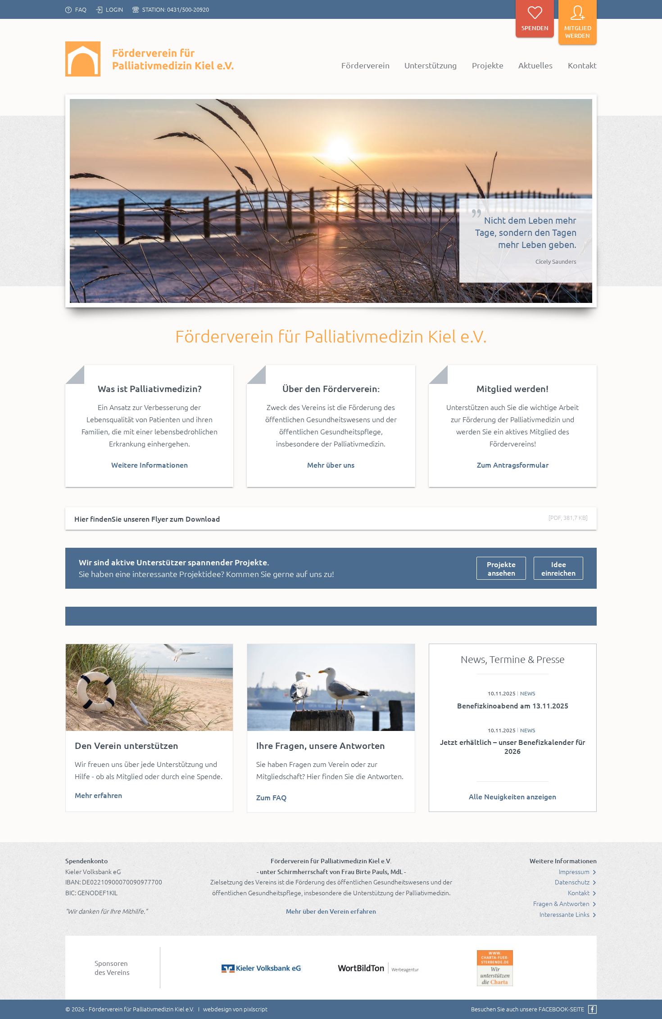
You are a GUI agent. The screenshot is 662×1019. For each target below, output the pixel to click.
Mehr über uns (330, 464)
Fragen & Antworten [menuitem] (562, 903)
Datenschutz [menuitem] (573, 881)
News (527, 693)
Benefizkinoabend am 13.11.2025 (512, 705)
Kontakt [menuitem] (582, 65)
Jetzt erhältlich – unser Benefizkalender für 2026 (512, 746)
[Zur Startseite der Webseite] (150, 59)
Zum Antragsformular (513, 464)
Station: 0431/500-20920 (175, 9)
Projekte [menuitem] (487, 65)
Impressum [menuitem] (575, 871)
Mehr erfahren (98, 795)
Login (114, 9)
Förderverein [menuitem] (365, 65)
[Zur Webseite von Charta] (495, 967)
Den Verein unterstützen (126, 745)
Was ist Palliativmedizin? (149, 388)
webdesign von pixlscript (235, 1009)
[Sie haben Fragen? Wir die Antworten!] (330, 687)
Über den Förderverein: (331, 388)
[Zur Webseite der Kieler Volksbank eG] (262, 968)
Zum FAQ (271, 797)
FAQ (80, 9)
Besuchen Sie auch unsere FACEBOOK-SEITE (527, 1009)
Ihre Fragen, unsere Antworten (320, 745)
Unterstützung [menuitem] (430, 65)
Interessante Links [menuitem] (565, 914)
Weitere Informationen (149, 464)
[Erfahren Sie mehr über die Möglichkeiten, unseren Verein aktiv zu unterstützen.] (149, 687)
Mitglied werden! (512, 388)
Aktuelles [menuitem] (535, 65)
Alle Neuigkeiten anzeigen (512, 796)
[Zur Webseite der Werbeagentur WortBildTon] (378, 968)
